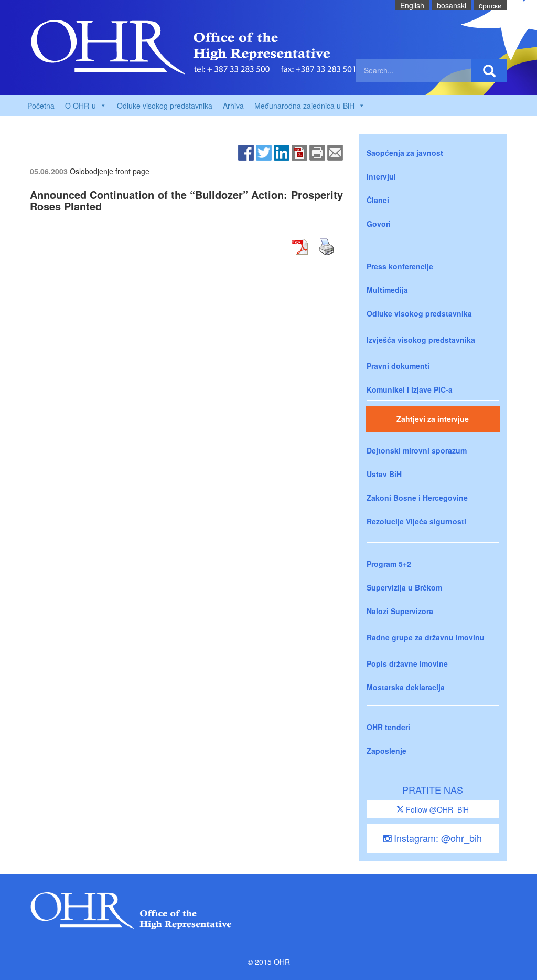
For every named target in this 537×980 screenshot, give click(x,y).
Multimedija (387, 289)
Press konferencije (400, 266)
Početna (41, 105)
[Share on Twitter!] (264, 151)
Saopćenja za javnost (405, 152)
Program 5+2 (389, 564)
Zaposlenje (386, 750)
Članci (378, 200)
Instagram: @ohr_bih (436, 838)
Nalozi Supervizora (400, 611)
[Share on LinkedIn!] (281, 151)
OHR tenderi (388, 727)
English (412, 5)
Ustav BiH (384, 474)
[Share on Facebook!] (246, 151)
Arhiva (233, 105)
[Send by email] (335, 151)
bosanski (451, 5)
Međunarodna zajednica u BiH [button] (304, 105)
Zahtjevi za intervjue (432, 419)
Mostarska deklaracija (406, 687)
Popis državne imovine (407, 663)
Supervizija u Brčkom (404, 587)
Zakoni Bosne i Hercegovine (417, 497)
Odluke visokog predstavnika (164, 105)
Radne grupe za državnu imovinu (426, 637)
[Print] (317, 151)
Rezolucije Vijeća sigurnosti (416, 521)
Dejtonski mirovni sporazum (417, 450)
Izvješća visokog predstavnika (421, 339)
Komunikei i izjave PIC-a (410, 389)
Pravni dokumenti (398, 366)
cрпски (490, 5)
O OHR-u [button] (80, 105)
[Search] (489, 70)
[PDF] (299, 151)
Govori (379, 223)
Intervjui (381, 176)
